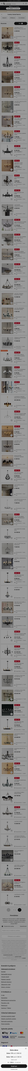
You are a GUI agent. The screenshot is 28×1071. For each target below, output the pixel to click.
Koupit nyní (14, 1066)
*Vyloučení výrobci (14, 1069)
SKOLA (14, 1062)
